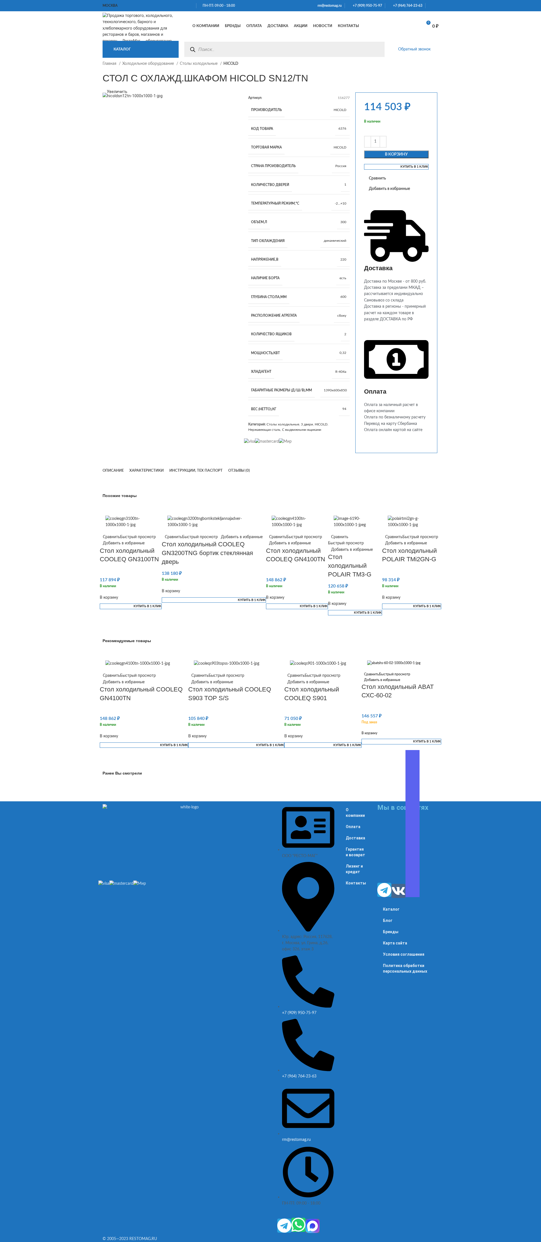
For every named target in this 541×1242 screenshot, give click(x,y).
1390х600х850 (335, 390)
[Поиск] (192, 49)
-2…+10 (340, 203)
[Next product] (435, 67)
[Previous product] (424, 67)
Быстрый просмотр (138, 537)
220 (343, 259)
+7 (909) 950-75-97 (366, 5)
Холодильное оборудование (148, 64)
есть (343, 278)
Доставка (355, 838)
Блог (388, 920)
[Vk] (398, 891)
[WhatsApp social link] (430, 5)
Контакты (356, 883)
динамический (335, 240)
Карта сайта (395, 943)
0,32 (343, 352)
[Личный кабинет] (385, 26)
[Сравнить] (397, 26)
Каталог (391, 909)
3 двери (307, 424)
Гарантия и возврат (355, 852)
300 (343, 222)
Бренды (390, 932)
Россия (340, 166)
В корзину (396, 154)
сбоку (341, 315)
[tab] (113, 471)
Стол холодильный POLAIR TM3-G (349, 565)
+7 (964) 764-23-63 (406, 5)
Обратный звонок (414, 49)
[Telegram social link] (436, 5)
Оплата (353, 826)
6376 (342, 128)
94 (344, 409)
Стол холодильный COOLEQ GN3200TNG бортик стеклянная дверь (207, 553)
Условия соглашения (403, 954)
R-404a (340, 371)
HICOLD (340, 110)
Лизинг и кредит (354, 869)
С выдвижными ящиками (301, 429)
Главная (110, 64)
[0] (411, 26)
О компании (355, 813)
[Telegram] (284, 1226)
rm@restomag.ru (329, 5)
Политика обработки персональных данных (405, 968)
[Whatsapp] (298, 1225)
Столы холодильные (199, 64)
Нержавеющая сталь (264, 429)
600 (343, 296)
